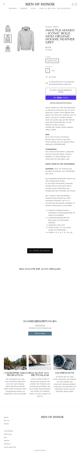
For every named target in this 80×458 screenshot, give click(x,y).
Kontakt (6, 424)
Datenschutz (8, 434)
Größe (48, 67)
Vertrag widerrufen (10, 447)
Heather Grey (52, 61)
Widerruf (6, 441)
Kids (34, 8)
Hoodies (55, 27)
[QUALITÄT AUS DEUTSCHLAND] (40, 362)
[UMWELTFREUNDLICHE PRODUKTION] (15, 362)
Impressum (7, 444)
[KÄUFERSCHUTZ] (64, 362)
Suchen (6, 417)
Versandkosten (8, 431)
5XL (53, 71)
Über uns (7, 421)
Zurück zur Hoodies (41, 250)
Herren (13, 8)
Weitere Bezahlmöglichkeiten (61, 103)
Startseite (48, 27)
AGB (5, 437)
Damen (24, 8)
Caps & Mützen (48, 8)
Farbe (48, 57)
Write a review (40, 333)
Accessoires (64, 8)
